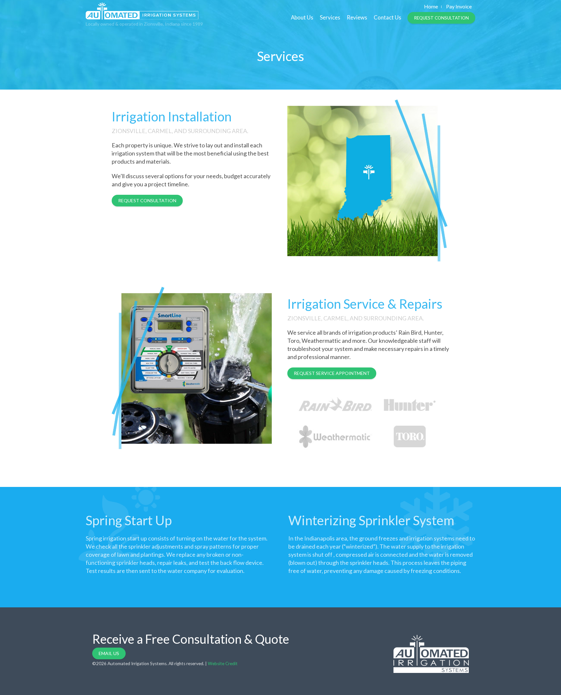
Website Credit (223, 663)
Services (330, 17)
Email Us (109, 653)
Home (431, 6)
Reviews (357, 17)
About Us (302, 17)
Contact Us (387, 17)
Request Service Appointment (332, 373)
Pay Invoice (459, 6)
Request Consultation (441, 17)
